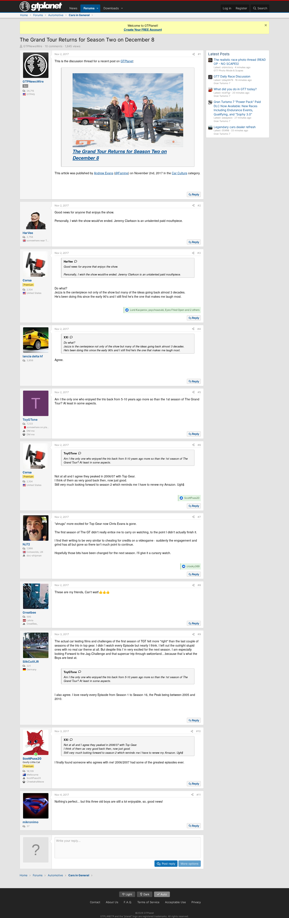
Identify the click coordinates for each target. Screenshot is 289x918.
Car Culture (179, 173)
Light (128, 894)
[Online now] (36, 754)
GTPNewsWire (32, 46)
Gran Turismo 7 (222, 83)
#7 (199, 516)
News (73, 8)
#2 (199, 205)
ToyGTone (70, 453)
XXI (66, 337)
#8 (199, 585)
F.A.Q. (128, 902)
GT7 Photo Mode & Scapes (228, 70)
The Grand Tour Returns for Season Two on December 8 (120, 154)
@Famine (121, 173)
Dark (146, 894)
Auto (163, 894)
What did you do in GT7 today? (235, 89)
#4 (199, 328)
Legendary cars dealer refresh (235, 127)
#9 (199, 634)
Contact (95, 902)
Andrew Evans (103, 173)
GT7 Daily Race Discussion (232, 76)
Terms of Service (148, 902)
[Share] (193, 54)
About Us (112, 902)
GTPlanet (127, 61)
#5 (199, 392)
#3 (199, 252)
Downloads (111, 8)
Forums (89, 8)
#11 (199, 794)
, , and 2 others (165, 309)
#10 (198, 731)
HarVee (68, 261)
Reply (195, 194)
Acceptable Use (175, 902)
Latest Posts (219, 54)
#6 (199, 445)
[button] (97, 8)
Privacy (196, 902)
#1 (199, 54)
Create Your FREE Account (143, 29)
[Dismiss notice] (265, 26)
